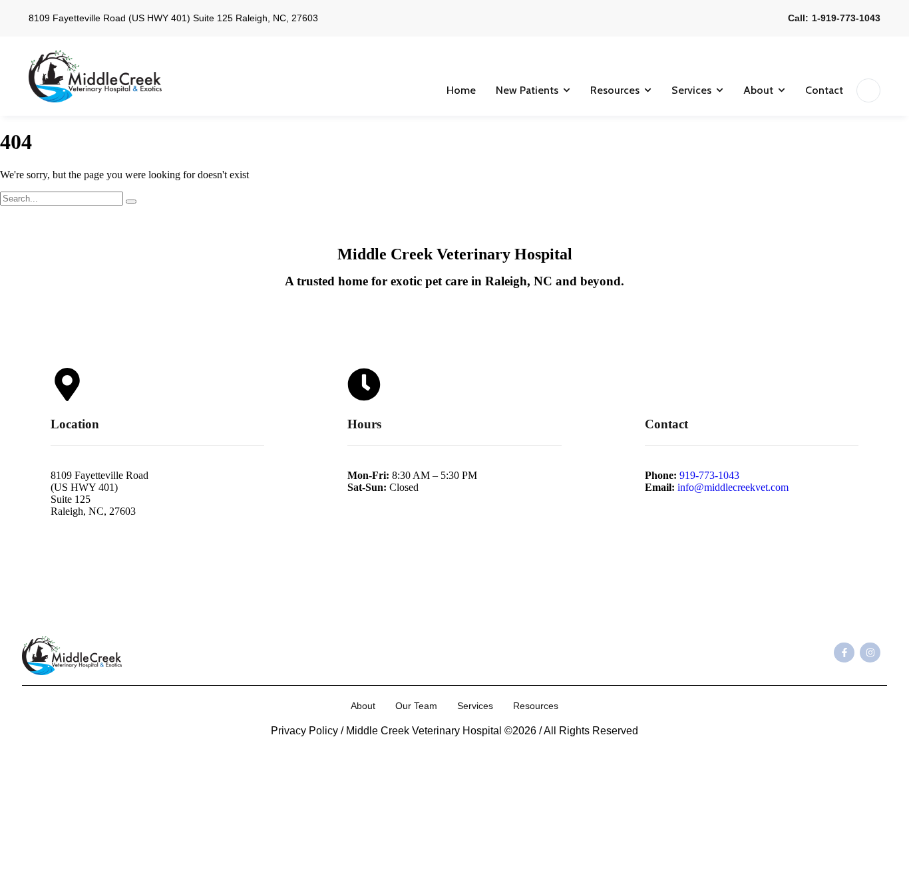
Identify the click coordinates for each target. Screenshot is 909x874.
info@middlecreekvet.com (733, 487)
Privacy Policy (304, 730)
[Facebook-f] (844, 653)
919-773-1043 (709, 475)
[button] (566, 90)
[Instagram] (870, 653)
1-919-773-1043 (846, 18)
